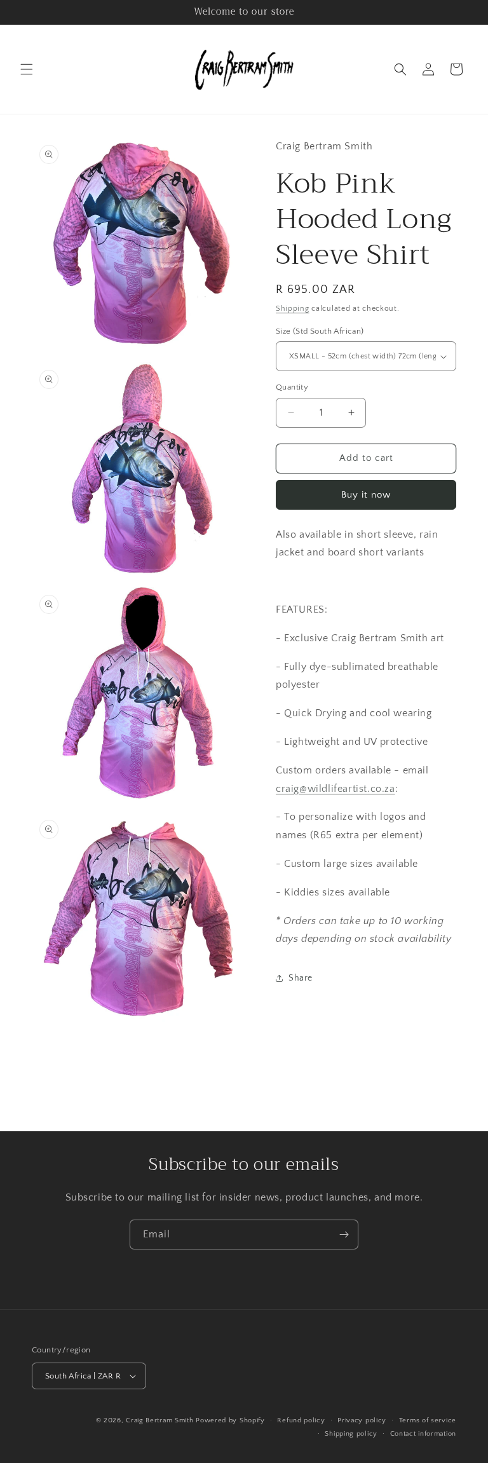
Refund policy (301, 1420)
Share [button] (300, 978)
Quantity (292, 387)
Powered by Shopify (230, 1420)
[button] (27, 69)
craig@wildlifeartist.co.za (335, 788)
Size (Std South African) (320, 331)
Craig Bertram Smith (159, 1420)
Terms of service (427, 1420)
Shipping (292, 308)
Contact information (423, 1434)
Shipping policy (351, 1434)
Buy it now (366, 494)
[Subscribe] (344, 1234)
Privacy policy (361, 1420)
